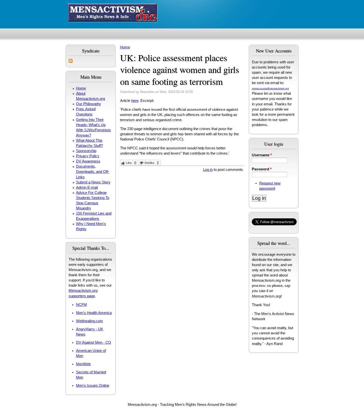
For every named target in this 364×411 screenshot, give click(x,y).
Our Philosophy (88, 104)
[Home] (112, 13)
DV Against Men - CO (93, 342)
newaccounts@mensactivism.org (270, 88)
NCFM (81, 305)
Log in (208, 170)
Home (81, 88)
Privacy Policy (87, 156)
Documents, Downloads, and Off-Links (92, 171)
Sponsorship (86, 151)
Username (262, 155)
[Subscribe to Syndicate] (71, 62)
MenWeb (83, 364)
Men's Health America (94, 313)
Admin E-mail (87, 187)
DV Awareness (88, 161)
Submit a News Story (93, 182)
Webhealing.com (89, 321)
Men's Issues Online (92, 386)
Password (262, 169)
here (134, 101)
